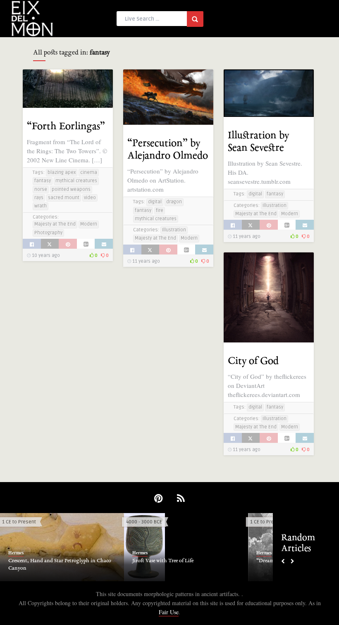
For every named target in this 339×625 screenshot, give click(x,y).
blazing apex (62, 172)
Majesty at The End (55, 224)
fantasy (42, 180)
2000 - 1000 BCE (269, 522)
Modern (88, 224)
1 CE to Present (20, 522)
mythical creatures (76, 180)
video (90, 197)
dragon (174, 201)
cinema (88, 172)
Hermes (17, 552)
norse (40, 189)
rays (38, 197)
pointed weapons (71, 189)
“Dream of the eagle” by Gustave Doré (52, 561)
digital (155, 201)
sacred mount (63, 197)
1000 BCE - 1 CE (144, 522)
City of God (253, 361)
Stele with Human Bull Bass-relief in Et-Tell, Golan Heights (183, 564)
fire (159, 210)
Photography (48, 232)
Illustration (174, 230)
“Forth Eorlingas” (66, 126)
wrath (40, 206)
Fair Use (169, 612)
